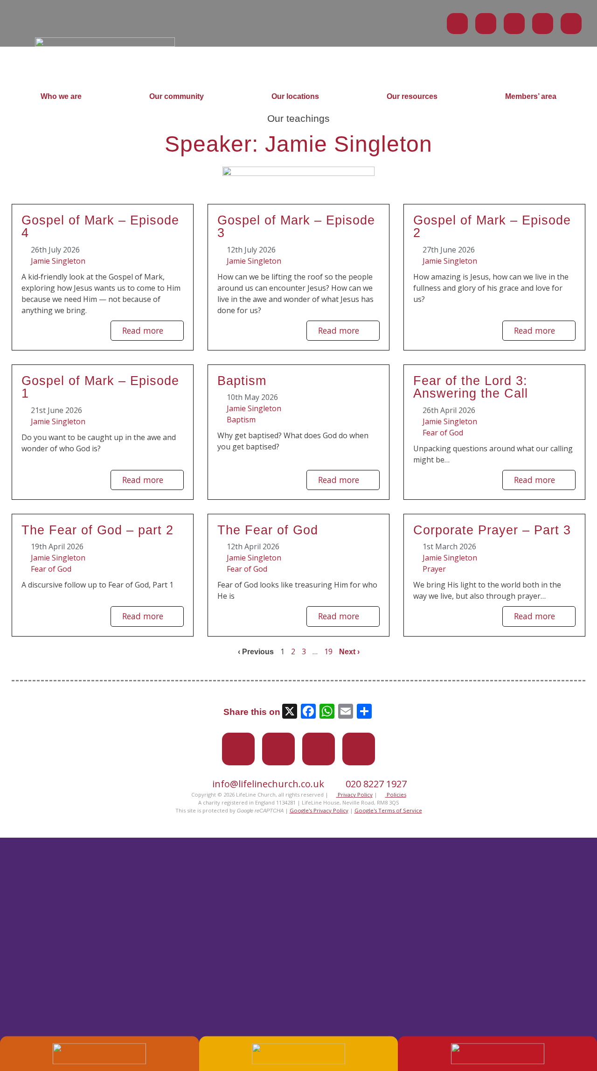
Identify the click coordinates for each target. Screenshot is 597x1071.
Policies (395, 794)
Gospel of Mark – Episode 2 (492, 226)
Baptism (241, 380)
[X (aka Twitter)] (457, 23)
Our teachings (298, 118)
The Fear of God (267, 530)
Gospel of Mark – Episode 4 (100, 226)
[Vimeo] (514, 23)
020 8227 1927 (376, 783)
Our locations (295, 96)
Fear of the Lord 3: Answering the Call (470, 386)
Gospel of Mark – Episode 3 (296, 226)
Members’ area (530, 96)
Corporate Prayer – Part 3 (492, 530)
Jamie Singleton (58, 261)
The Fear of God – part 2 (97, 530)
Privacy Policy (354, 794)
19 (328, 651)
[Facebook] (485, 23)
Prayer (434, 569)
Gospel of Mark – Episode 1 (100, 386)
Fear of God (443, 432)
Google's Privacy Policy (319, 810)
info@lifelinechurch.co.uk (268, 783)
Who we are (61, 96)
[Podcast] (542, 23)
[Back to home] (105, 44)
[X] (289, 712)
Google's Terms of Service (388, 810)
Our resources (412, 96)
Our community (176, 96)
